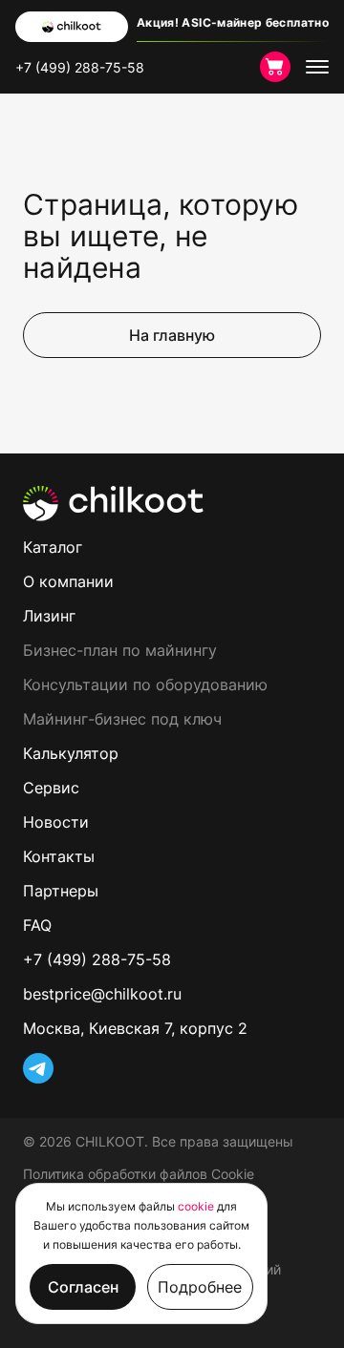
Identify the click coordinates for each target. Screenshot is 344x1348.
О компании (68, 581)
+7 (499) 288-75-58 (79, 67)
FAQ (37, 925)
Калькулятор (70, 753)
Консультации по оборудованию (145, 684)
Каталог (52, 547)
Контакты (59, 856)
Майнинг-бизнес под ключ (122, 718)
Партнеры (60, 890)
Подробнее (200, 1286)
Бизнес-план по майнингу (120, 650)
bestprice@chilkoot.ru (102, 993)
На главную (172, 335)
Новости (56, 822)
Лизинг (49, 615)
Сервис (51, 787)
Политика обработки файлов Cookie (138, 1174)
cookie (196, 1206)
